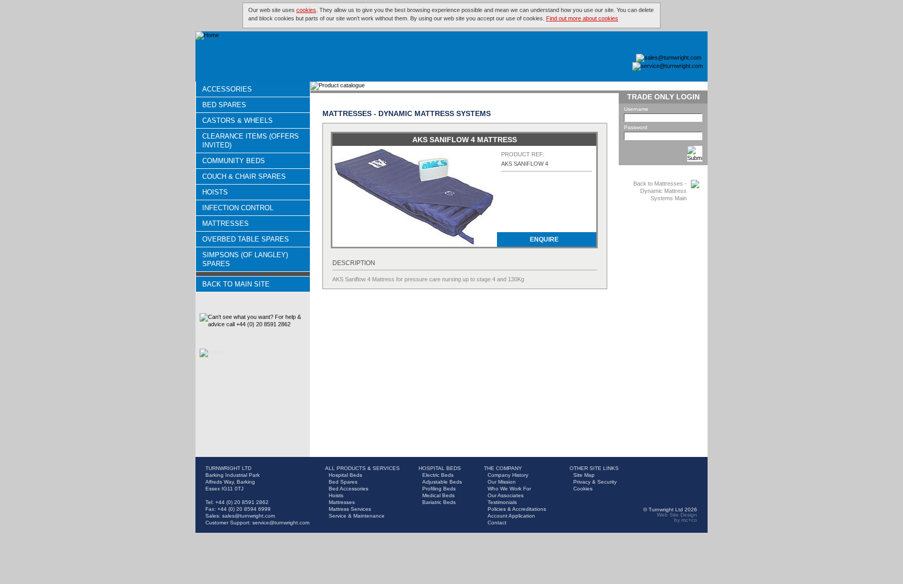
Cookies (583, 488)
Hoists (215, 192)
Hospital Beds (345, 475)
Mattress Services (350, 509)
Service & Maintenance (357, 516)
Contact (497, 522)
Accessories (227, 89)
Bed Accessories (348, 488)
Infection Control (237, 208)
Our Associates (506, 495)
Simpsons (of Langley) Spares (245, 259)
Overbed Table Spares (245, 239)
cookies (306, 10)
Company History (508, 475)
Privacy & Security (595, 482)
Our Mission (502, 482)
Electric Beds (438, 475)
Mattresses (225, 223)
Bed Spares (224, 105)
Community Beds (233, 161)
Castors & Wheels (237, 120)
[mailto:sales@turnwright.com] (668, 58)
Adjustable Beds (442, 482)
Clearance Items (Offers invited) (250, 140)
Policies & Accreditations (517, 509)
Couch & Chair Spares (244, 176)
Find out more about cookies (582, 18)
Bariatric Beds (439, 502)
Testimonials (502, 502)
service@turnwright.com (280, 522)
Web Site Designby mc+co (677, 517)
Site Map (584, 475)
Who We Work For (509, 488)
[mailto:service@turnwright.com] (667, 66)
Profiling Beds (439, 488)
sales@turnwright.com (248, 516)
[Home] (207, 35)
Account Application (511, 516)
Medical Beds (438, 495)
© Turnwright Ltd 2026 (670, 509)
